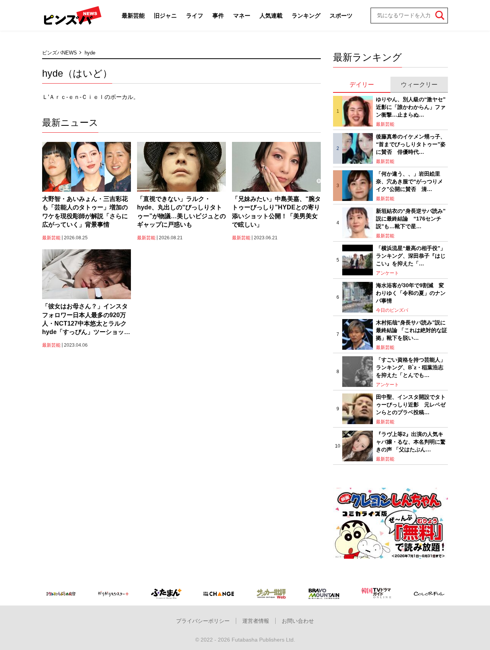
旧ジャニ (165, 15)
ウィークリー (419, 84)
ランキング (306, 15)
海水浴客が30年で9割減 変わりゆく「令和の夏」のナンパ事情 (411, 292)
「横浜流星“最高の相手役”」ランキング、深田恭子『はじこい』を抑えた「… (411, 255)
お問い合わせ (298, 621)
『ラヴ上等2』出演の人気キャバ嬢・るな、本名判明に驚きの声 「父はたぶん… (411, 441)
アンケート (387, 273)
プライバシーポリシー (203, 621)
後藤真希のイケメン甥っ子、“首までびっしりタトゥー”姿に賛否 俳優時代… (411, 144)
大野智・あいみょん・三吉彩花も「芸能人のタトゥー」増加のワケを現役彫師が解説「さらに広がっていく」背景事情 (85, 212)
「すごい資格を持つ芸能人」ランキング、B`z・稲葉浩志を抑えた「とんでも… (411, 367)
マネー (241, 15)
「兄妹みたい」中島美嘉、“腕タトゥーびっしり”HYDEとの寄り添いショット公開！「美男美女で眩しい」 (276, 212)
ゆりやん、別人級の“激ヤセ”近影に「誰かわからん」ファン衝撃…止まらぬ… (411, 106)
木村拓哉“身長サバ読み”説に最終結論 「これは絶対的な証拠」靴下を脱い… (411, 330)
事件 (218, 15)
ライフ (194, 15)
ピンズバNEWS (59, 52)
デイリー (362, 84)
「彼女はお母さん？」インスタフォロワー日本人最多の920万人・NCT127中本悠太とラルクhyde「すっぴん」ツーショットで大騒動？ (86, 320)
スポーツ (341, 15)
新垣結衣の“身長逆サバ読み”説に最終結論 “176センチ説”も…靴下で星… (411, 218)
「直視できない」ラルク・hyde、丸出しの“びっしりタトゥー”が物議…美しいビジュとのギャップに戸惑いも (181, 212)
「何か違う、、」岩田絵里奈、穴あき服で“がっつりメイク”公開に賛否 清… (409, 181)
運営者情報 (255, 621)
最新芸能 (133, 15)
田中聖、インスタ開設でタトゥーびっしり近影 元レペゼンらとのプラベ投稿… (411, 404)
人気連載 (271, 15)
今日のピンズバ (392, 310)
